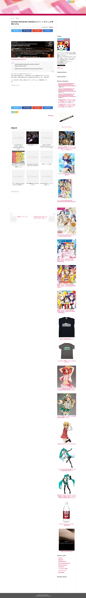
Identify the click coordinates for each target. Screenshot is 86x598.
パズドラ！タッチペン (67, 126)
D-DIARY (60, 557)
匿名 (70, 102)
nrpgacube (15, 2)
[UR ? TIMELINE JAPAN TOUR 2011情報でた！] (18, 176)
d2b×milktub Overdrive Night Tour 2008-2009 (32, 165)
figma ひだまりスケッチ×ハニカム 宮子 (66, 443)
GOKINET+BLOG (62, 561)
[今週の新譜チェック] (32, 137)
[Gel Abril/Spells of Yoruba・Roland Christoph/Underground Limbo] (18, 137)
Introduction (12, 14)
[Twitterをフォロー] (69, 2)
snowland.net (61, 566)
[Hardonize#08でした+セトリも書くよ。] (47, 176)
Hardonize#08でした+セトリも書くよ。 (47, 184)
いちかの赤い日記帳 (62, 568)
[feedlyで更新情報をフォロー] (71, 2)
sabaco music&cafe (62, 564)
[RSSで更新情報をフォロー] (73, 2)
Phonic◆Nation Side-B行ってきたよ (32, 184)
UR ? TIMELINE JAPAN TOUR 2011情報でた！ (18, 184)
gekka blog (60, 559)
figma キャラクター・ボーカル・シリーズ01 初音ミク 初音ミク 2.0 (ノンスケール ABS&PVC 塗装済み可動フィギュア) (66, 496)
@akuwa (51, 115)
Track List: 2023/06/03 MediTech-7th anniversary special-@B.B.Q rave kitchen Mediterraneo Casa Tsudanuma (67, 84)
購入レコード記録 (46, 164)
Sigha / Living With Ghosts (67, 551)
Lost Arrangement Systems (64, 563)
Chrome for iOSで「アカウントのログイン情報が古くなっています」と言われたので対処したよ (66, 101)
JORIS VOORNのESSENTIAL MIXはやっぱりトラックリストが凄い (46, 146)
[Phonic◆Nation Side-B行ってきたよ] (32, 176)
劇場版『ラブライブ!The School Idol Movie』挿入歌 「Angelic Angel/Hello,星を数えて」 (66, 286)
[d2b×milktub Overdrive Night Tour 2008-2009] (32, 157)
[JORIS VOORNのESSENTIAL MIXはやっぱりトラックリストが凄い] (47, 137)
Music (52, 27)
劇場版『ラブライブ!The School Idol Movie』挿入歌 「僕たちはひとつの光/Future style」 (65, 260)
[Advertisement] (32, 37)
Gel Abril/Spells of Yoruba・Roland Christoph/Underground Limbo (18, 147)
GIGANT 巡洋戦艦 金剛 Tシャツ (67, 338)
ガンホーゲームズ (62, 570)
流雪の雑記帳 (61, 572)
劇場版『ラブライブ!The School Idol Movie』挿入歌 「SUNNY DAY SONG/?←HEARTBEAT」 (66, 311)
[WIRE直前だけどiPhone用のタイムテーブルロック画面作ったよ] (18, 157)
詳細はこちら (60, 67)
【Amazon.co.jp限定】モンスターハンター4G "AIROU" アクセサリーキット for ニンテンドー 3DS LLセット (66, 148)
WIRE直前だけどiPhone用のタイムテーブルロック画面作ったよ (18, 166)
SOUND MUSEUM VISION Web (18, 59)
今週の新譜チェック (32, 145)
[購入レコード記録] (47, 157)
